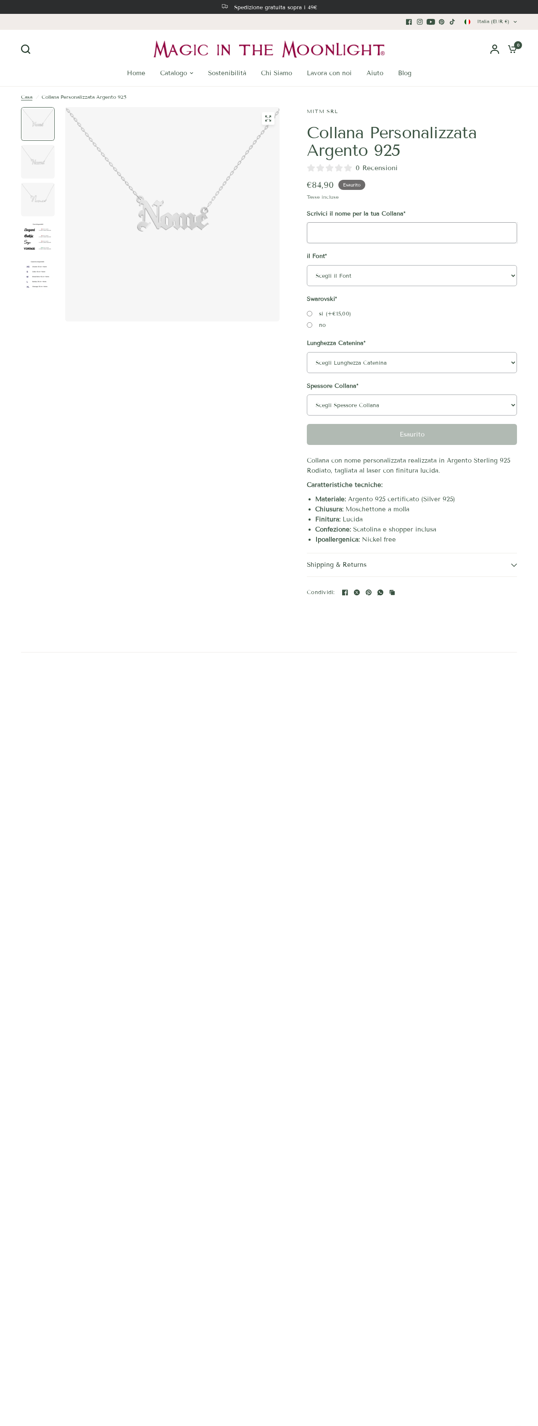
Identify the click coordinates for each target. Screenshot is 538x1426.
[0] (510, 49)
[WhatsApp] (380, 592)
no (322, 325)
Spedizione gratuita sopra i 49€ (275, 7)
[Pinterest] (441, 21)
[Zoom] (268, 118)
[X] (357, 592)
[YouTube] (430, 21)
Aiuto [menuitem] (375, 73)
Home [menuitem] (136, 73)
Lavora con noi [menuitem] (329, 73)
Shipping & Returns (337, 564)
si (335, 313)
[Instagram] (419, 21)
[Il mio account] (495, 49)
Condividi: (321, 592)
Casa (26, 97)
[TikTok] (452, 21)
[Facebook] (409, 21)
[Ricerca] (27, 49)
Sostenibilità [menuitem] (227, 73)
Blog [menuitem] (404, 73)
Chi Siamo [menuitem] (276, 73)
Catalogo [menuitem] (173, 73)
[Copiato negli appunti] (392, 592)
